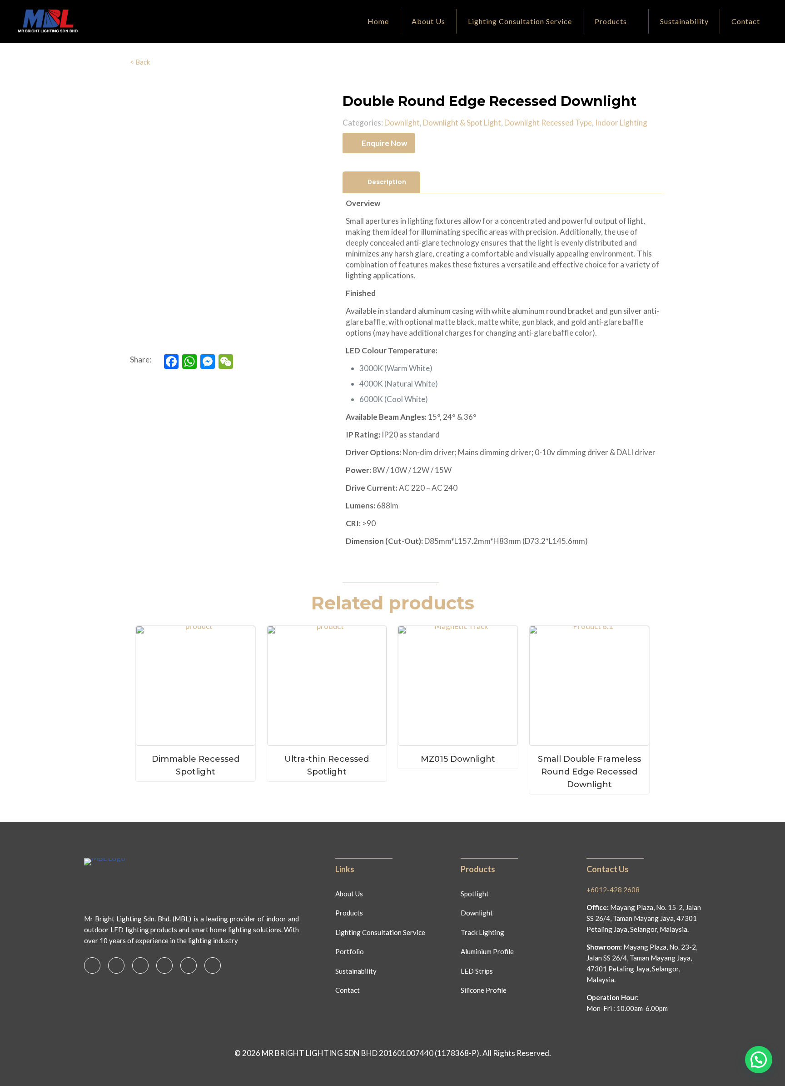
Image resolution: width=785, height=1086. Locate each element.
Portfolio (349, 951)
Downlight (402, 122)
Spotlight (475, 894)
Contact (347, 990)
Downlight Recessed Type (548, 122)
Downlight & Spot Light (462, 122)
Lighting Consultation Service (380, 932)
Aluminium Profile (487, 951)
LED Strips (477, 971)
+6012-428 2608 (613, 889)
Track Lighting (482, 932)
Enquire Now (384, 143)
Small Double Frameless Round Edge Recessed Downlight (589, 771)
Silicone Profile (484, 990)
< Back (140, 62)
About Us (349, 894)
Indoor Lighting (621, 122)
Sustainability (356, 971)
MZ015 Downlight (458, 759)
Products (349, 913)
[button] (758, 1059)
